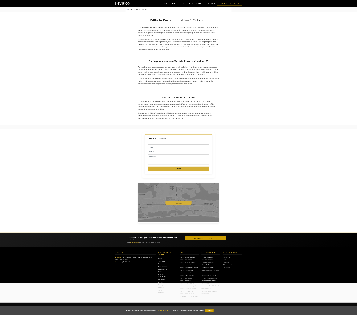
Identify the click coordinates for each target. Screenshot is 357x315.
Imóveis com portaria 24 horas (188, 288)
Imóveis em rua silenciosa (208, 280)
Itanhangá (161, 292)
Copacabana (161, 279)
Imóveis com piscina (185, 280)
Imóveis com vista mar (186, 259)
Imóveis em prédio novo (186, 291)
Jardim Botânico (162, 277)
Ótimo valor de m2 (206, 288)
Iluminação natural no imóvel (209, 291)
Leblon (160, 258)
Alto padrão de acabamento (208, 265)
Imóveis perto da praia (186, 278)
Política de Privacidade (163, 310)
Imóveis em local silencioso (187, 283)
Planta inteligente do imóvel (208, 275)
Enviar (178, 168)
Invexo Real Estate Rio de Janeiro (189, 296)
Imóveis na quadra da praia (187, 262)
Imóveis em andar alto (207, 262)
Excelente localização (207, 259)
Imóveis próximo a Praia (186, 270)
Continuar (209, 310)
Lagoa (160, 271)
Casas (224, 259)
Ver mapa (178, 203)
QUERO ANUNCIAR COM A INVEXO (206, 238)
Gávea (160, 290)
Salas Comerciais (227, 265)
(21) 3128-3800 (126, 261)
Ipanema (160, 264)
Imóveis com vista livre (186, 265)
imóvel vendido (134, 242)
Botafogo (160, 274)
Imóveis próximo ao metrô (187, 275)
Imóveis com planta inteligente (188, 286)
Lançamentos (226, 267)
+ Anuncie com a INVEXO (229, 3)
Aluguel (199, 3)
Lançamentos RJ (187, 3)
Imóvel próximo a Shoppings (209, 278)
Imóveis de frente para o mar (187, 257)
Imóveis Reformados (207, 257)
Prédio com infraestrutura (208, 273)
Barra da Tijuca (162, 266)
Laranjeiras (161, 287)
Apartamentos (226, 257)
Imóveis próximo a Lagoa (186, 273)
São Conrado (161, 261)
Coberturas (226, 262)
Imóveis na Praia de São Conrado (189, 267)
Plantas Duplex (205, 283)
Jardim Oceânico (162, 269)
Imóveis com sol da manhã (187, 293)
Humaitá (160, 282)
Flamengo (161, 285)
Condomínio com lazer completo (210, 270)
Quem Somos (210, 3)
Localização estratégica (207, 267)
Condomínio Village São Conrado (210, 286)
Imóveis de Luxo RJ (171, 3)
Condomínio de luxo (206, 293)
